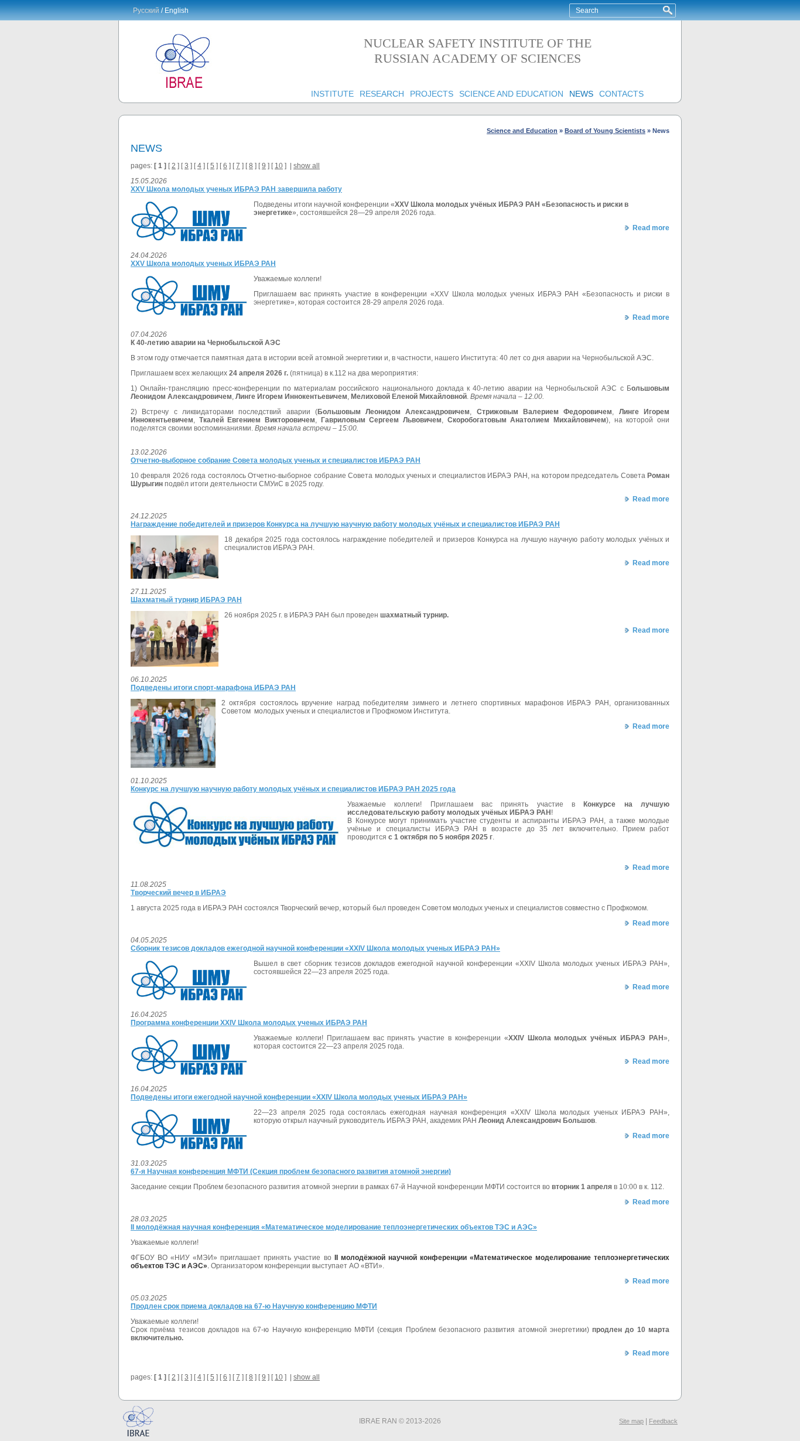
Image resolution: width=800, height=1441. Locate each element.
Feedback (663, 1421)
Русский (146, 10)
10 (279, 166)
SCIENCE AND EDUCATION (511, 93)
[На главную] (183, 88)
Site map (631, 1421)
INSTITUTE (332, 93)
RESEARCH (382, 93)
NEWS (581, 93)
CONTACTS (621, 93)
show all (306, 166)
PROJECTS (431, 93)
